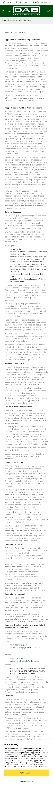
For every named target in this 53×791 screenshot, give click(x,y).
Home (4, 20)
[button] (5, 11)
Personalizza (26, 781)
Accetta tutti (26, 773)
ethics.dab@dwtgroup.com (30, 661)
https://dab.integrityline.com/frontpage (25, 647)
